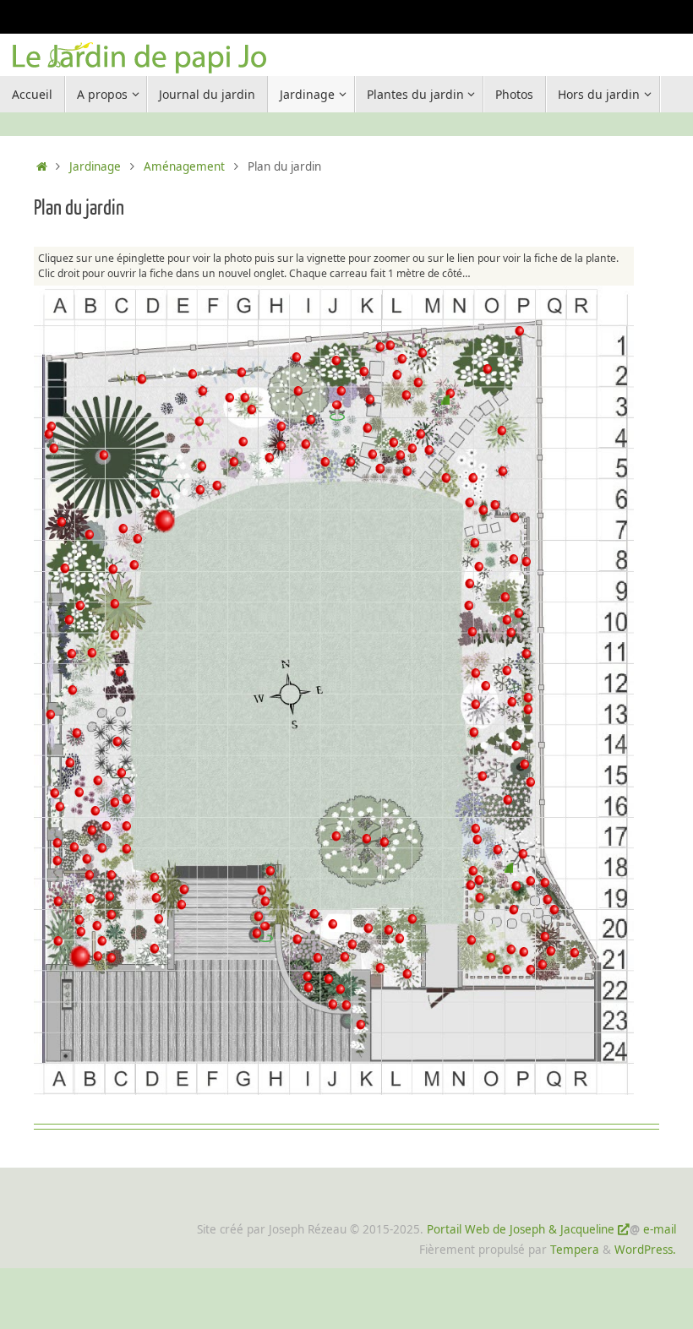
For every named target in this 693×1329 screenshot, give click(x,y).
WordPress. (645, 1249)
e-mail (659, 1229)
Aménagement (184, 166)
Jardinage (95, 166)
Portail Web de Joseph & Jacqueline (520, 1229)
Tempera (574, 1249)
